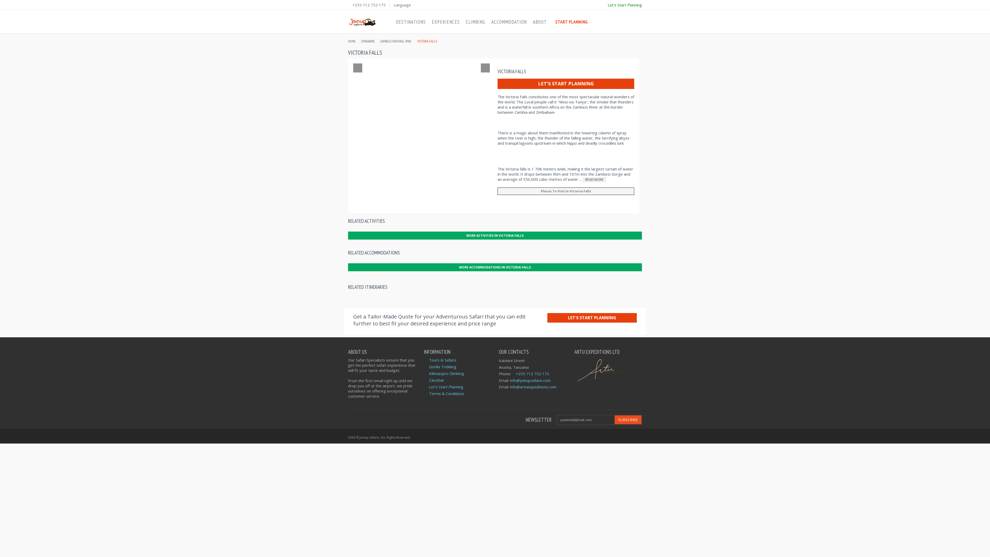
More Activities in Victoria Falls (495, 235)
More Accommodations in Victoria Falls (495, 267)
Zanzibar (436, 380)
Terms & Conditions (446, 393)
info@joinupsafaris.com (530, 380)
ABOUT (540, 22)
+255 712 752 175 (369, 4)
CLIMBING (475, 22)
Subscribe (628, 419)
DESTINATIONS (411, 22)
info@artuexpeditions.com (533, 386)
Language (402, 4)
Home (352, 41)
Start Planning (571, 22)
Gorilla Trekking (442, 366)
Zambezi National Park (395, 41)
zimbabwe (368, 41)
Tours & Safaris (442, 360)
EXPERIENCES (446, 22)
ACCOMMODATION (509, 22)
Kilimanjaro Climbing (446, 373)
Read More (594, 179)
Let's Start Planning (566, 83)
